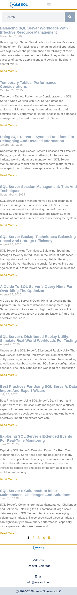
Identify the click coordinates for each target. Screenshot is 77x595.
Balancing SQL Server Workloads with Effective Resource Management (34, 30)
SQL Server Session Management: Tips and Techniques (38, 189)
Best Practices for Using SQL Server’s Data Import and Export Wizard (38, 388)
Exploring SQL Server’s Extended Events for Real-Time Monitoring (36, 438)
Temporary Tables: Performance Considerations (28, 85)
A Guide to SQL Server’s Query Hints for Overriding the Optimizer (36, 289)
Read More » (8, 71)
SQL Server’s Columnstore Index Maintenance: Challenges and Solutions (35, 493)
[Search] (70, 17)
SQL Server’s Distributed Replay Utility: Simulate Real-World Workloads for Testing (38, 339)
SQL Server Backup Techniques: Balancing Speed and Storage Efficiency (38, 239)
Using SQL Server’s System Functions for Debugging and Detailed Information (37, 139)
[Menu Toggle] (49, 5)
